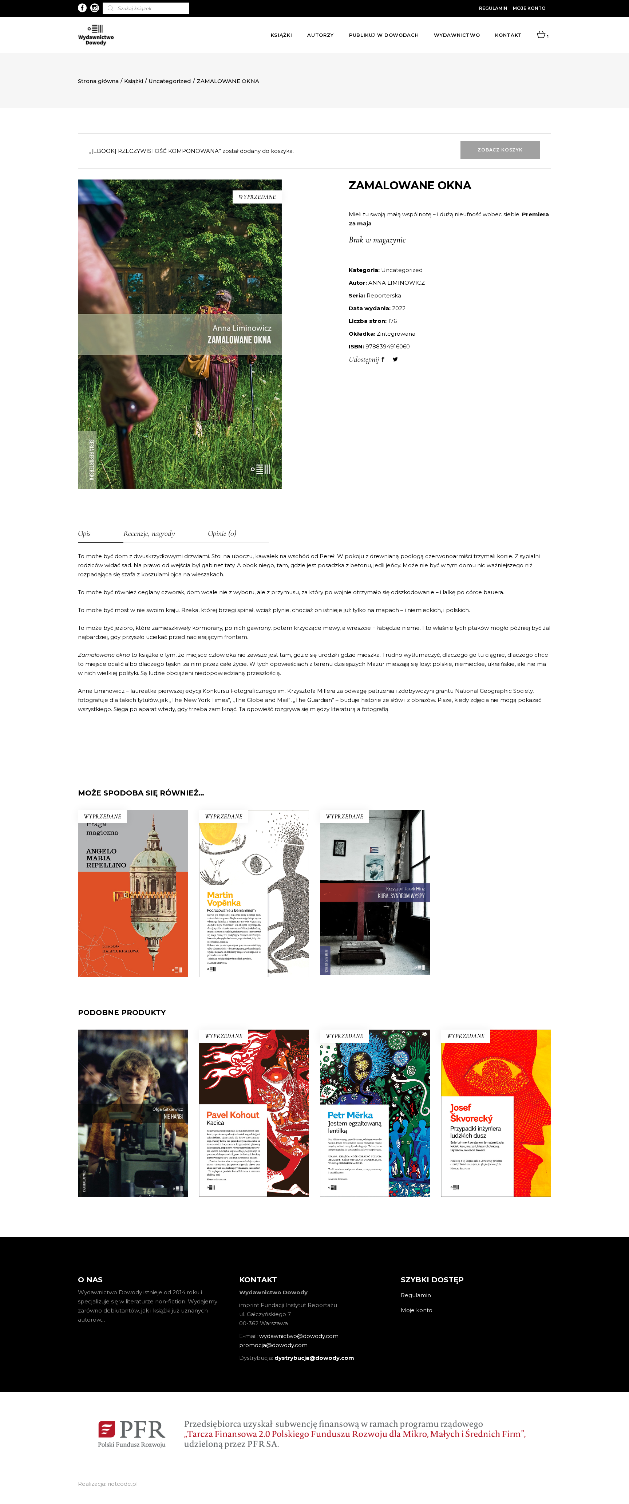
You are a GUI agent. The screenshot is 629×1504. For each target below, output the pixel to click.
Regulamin (493, 8)
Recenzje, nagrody (149, 533)
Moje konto (529, 8)
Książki (133, 81)
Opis (84, 533)
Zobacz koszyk (500, 150)
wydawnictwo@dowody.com (299, 1336)
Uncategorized (170, 81)
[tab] (100, 534)
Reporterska (384, 295)
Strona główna (98, 81)
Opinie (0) (222, 533)
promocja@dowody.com (273, 1345)
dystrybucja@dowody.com (314, 1357)
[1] (541, 35)
